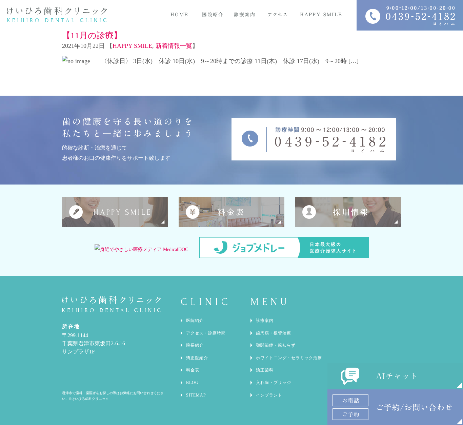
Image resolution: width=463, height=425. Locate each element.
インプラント (269, 395)
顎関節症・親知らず (276, 345)
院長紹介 (195, 345)
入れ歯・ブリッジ (273, 382)
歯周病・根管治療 (273, 333)
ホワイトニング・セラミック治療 (289, 357)
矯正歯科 (265, 370)
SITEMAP (196, 395)
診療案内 (265, 320)
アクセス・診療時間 (206, 333)
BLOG (192, 382)
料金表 (192, 370)
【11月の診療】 (92, 35)
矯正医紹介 (197, 357)
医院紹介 (195, 320)
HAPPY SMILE (132, 45)
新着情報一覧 (174, 45)
